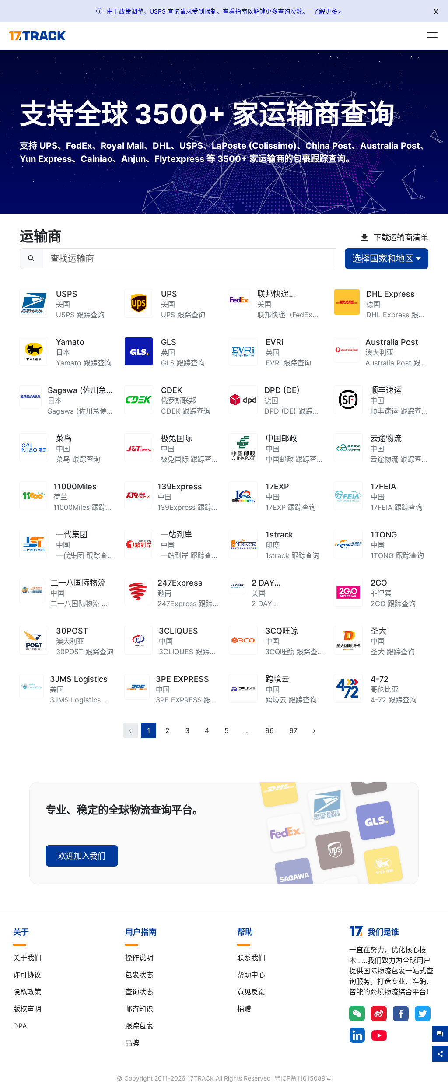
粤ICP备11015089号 (303, 1078)
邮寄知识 (139, 1008)
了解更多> (327, 11)
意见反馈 (251, 991)
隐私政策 (27, 991)
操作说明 (139, 957)
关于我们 (27, 957)
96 (269, 730)
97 (293, 730)
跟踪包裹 (139, 1025)
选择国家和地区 (382, 258)
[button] (247, 730)
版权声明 (27, 1008)
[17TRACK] (37, 36)
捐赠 (244, 1008)
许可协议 (27, 974)
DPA (20, 1025)
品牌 (132, 1043)
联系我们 (251, 957)
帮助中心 (251, 974)
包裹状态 (139, 974)
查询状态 (139, 991)
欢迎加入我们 (81, 855)
